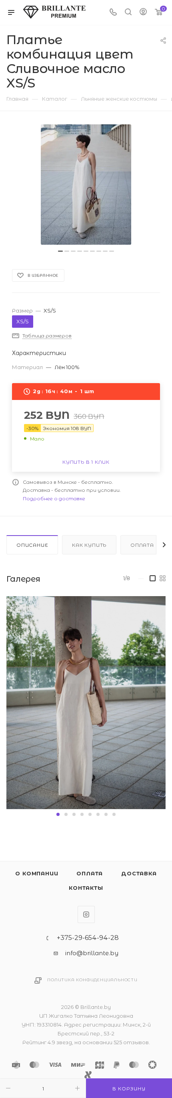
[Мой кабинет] (143, 12)
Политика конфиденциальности (92, 979)
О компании (36, 873)
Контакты (86, 888)
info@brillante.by (91, 953)
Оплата (142, 545)
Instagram (86, 914)
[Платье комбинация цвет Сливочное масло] (86, 184)
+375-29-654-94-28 (88, 938)
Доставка (138, 873)
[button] (58, 814)
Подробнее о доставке (54, 498)
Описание (32, 545)
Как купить (89, 545)
